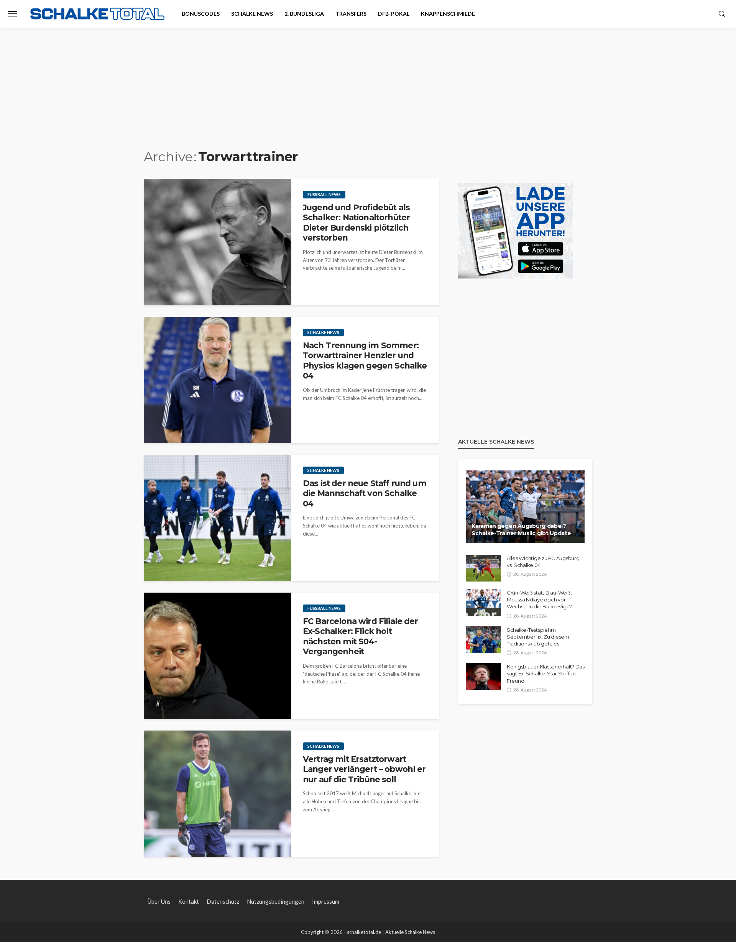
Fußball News (324, 194)
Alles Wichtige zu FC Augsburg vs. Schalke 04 (543, 561)
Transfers (350, 13)
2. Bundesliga (304, 13)
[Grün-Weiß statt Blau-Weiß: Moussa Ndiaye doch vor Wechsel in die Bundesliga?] (483, 602)
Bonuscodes (201, 13)
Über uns (159, 901)
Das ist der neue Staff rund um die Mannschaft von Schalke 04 (364, 493)
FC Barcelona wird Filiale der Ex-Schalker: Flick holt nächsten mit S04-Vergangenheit (360, 636)
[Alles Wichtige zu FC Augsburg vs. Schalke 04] (483, 568)
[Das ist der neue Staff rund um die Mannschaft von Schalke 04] (217, 518)
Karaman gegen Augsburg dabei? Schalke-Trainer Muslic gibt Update (521, 530)
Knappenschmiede (448, 13)
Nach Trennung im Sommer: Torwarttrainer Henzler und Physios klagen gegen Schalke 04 (365, 360)
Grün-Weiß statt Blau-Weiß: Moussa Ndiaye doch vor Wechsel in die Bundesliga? (539, 599)
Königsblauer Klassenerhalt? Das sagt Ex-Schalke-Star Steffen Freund (546, 673)
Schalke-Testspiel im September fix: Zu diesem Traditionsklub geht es (538, 637)
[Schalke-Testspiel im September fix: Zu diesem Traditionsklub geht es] (483, 639)
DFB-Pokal (393, 13)
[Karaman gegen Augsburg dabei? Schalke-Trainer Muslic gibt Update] (525, 506)
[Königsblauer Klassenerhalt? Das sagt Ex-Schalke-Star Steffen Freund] (483, 676)
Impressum (325, 901)
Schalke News (252, 13)
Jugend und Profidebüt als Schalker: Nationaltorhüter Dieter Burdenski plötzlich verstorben (356, 222)
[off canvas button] (12, 14)
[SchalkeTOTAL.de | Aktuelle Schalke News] (97, 14)
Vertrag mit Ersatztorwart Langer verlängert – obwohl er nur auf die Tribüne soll (364, 769)
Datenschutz (223, 901)
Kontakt (188, 901)
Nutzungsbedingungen (275, 901)
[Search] (721, 14)
